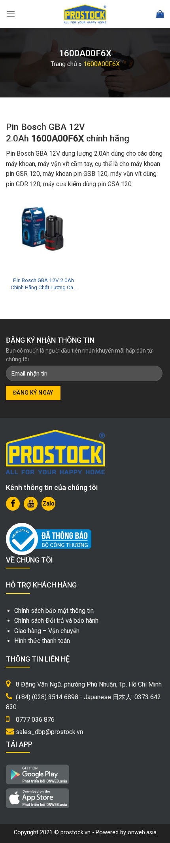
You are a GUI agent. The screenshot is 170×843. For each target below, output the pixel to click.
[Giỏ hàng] (160, 14)
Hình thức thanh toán (42, 641)
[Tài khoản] (142, 14)
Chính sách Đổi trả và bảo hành (56, 620)
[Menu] (10, 13)
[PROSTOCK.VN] (85, 14)
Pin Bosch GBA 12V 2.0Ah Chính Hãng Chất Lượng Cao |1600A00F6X (43, 284)
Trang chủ (64, 64)
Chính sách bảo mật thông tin (54, 610)
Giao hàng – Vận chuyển (46, 631)
